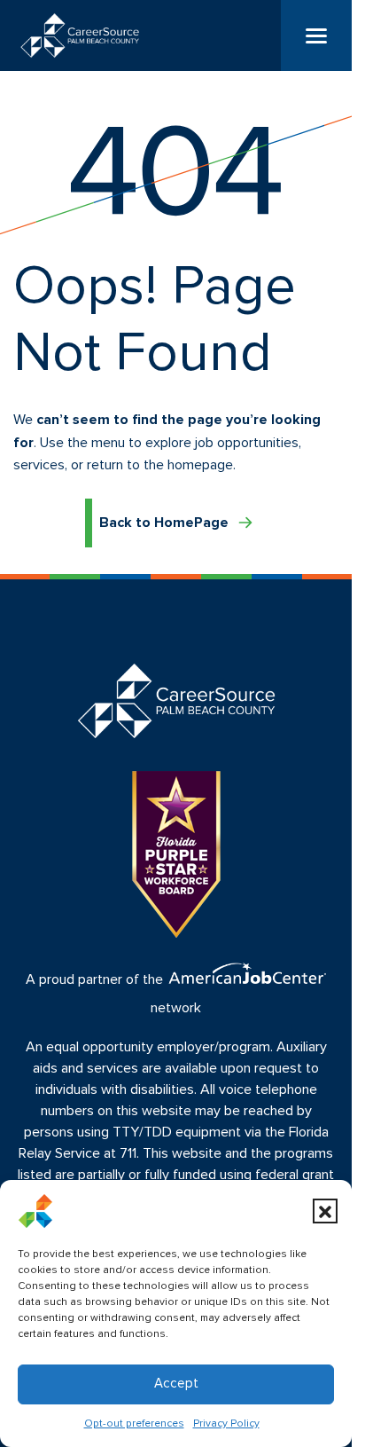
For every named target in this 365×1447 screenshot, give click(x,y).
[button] (325, 1211)
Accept (176, 1383)
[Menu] (316, 35)
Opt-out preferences (134, 1424)
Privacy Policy (226, 1424)
